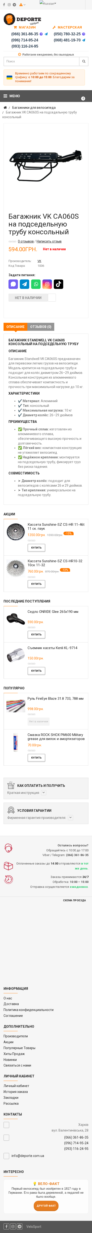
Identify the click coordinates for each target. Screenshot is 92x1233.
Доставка (11, 1004)
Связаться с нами (17, 1065)
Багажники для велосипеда (34, 107)
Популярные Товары (19, 1048)
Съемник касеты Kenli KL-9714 (52, 648)
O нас (8, 998)
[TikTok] (58, 284)
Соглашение (13, 1016)
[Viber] (41, 34)
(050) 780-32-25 (67, 34)
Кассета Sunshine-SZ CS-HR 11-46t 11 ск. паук (56, 526)
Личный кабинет (16, 1086)
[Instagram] (47, 284)
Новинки (10, 1060)
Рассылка (11, 1103)
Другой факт (46, 1205)
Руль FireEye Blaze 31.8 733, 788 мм (56, 698)
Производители (16, 1036)
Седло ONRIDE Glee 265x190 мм (53, 612)
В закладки (52, 298)
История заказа (16, 1092)
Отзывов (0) (40, 327)
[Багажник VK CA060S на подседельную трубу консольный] (46, 165)
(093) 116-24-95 (25, 46)
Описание (15, 327)
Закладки (11, 1098)
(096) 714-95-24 (24, 40)
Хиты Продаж (14, 1054)
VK (39, 261)
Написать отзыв (49, 241)
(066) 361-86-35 (24, 34)
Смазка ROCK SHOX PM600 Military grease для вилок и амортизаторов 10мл (56, 739)
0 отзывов (26, 241)
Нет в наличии (28, 298)
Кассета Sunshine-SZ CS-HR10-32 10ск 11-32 (55, 563)
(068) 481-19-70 (67, 40)
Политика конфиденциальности (29, 1010)
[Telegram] (46, 34)
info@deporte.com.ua (28, 1156)
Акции (8, 1042)
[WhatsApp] (36, 284)
